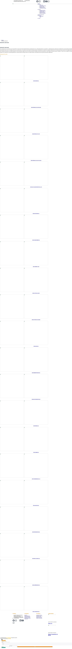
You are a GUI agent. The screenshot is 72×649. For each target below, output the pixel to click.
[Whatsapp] (49, 1)
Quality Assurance (42, 7)
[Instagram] (40, 1)
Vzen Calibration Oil (36, 611)
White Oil (50, 623)
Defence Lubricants (42, 13)
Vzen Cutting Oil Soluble (36, 319)
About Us (39, 4)
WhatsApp (4, 647)
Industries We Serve (41, 14)
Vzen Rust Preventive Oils (36, 399)
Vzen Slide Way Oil (36, 505)
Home (39, 3)
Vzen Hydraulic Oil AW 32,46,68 (36, 107)
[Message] (13, 646)
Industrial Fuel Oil (42, 10)
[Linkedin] (44, 1)
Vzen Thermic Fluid (36, 266)
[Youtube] (46, 1)
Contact (39, 18)
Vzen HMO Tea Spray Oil (36, 558)
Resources (39, 15)
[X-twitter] (42, 1)
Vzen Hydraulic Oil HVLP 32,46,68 (36, 160)
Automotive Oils (42, 11)
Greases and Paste (42, 12)
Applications (41, 16)
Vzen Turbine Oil (36, 452)
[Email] (6, 646)
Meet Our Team (42, 6)
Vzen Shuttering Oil (36, 213)
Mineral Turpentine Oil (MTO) (53, 635)
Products (39, 9)
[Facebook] (37, 1)
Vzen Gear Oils (36, 346)
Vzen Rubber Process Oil (36, 372)
